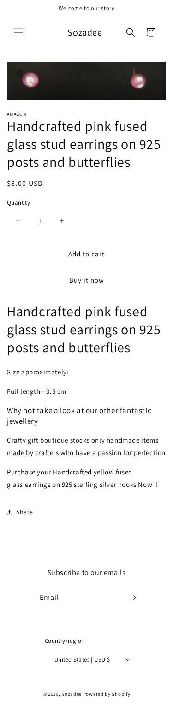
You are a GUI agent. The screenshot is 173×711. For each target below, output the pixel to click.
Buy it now (86, 280)
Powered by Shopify (107, 694)
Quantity (18, 203)
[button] (18, 32)
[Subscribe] (132, 598)
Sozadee (71, 694)
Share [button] (24, 512)
